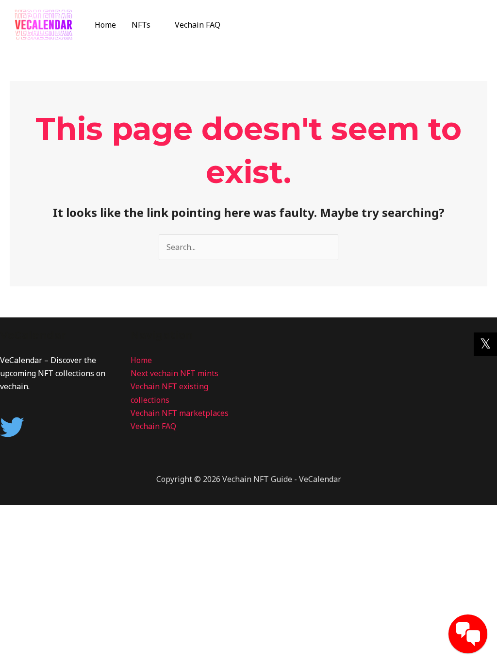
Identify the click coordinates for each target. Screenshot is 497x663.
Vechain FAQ (197, 24)
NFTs (141, 24)
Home (105, 24)
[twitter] (16, 427)
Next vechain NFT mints (174, 373)
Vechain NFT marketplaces (180, 413)
